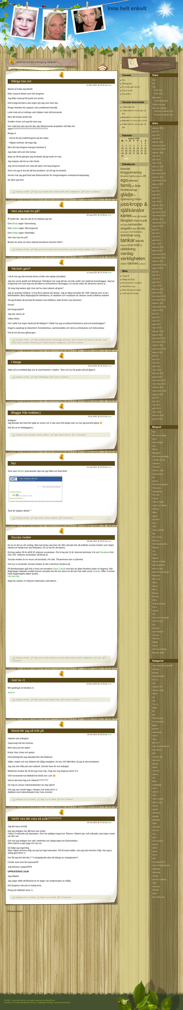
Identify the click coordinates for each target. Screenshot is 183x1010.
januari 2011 (157, 377)
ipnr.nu (56, 249)
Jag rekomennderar (160, 746)
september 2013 (159, 265)
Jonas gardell (158, 530)
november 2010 (159, 384)
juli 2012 (155, 314)
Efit (153, 83)
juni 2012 (156, 317)
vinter (123, 263)
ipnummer (64, 249)
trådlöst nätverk (49, 343)
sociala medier (64, 658)
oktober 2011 (157, 345)
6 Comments (67, 518)
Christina (156, 467)
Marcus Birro (157, 569)
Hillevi (154, 512)
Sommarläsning (161, 101)
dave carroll (43, 658)
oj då (154, 795)
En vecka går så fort (131, 87)
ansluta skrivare (45, 340)
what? (154, 893)
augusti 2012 (157, 310)
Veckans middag (159, 108)
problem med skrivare (85, 340)
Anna (154, 439)
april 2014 (156, 240)
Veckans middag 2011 (163, 115)
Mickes (21, 471)
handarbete (157, 732)
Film (154, 87)
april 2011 (156, 366)
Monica (155, 593)
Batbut (155, 449)
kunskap (32, 435)
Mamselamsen (158, 565)
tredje (15, 233)
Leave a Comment (92, 192)
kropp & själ (157, 757)
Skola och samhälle (160, 618)
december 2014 (159, 212)
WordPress (50, 1000)
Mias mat (156, 579)
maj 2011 (156, 363)
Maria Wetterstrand (160, 572)
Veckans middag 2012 (163, 111)
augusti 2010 (157, 394)
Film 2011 (158, 90)
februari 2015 (158, 205)
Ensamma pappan (160, 484)
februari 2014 (158, 247)
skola (141, 228)
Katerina (155, 540)
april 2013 (156, 282)
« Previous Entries (15, 911)
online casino (157, 799)
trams (57, 700)
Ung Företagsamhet (160, 865)
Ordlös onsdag (158, 104)
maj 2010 (156, 405)
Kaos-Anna (157, 537)
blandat (125, 168)
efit (144, 175)
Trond (154, 646)
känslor (46, 192)
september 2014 (159, 223)
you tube (97, 658)
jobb (74, 340)
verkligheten (75, 192)
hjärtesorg (127, 199)
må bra (124, 224)
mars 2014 (156, 244)
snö (131, 232)
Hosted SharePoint (62, 1002)
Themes (155, 635)
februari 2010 (158, 415)
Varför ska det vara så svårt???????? (36, 818)
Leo (153, 551)
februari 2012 (158, 331)
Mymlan (155, 596)
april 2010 (156, 408)
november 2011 (158, 342)
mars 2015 (156, 201)
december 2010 (159, 380)
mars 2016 (156, 163)
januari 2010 (157, 419)
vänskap (156, 886)
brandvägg (57, 340)
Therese (155, 638)
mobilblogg (156, 785)
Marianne (156, 575)
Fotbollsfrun (157, 491)
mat (136, 220)
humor (155, 736)
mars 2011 (156, 370)
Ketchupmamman (159, 544)
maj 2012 (156, 321)
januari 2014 (157, 251)
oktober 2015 (158, 177)
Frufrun (155, 498)
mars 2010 (156, 412)
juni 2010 (156, 401)
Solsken (137, 231)
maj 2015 (156, 195)
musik (143, 220)
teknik (26, 192)
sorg (137, 235)
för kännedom (158, 722)
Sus (153, 624)
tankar (56, 192)
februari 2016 (158, 166)
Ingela (154, 516)
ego (40, 192)
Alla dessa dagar (159, 435)
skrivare (98, 340)
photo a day (157, 802)
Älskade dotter (158, 653)
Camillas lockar (158, 460)
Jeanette (156, 519)
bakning (155, 669)
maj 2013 (156, 279)
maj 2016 (156, 156)
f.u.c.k (47, 799)
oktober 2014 (158, 219)
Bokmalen (156, 97)
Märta (154, 600)
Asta (154, 446)
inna (109, 85)
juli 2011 (155, 356)
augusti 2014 (157, 226)
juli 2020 (155, 131)
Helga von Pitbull (159, 505)
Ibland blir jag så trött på (27, 730)
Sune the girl (157, 621)
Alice (154, 432)
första (15, 223)
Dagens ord (157, 687)
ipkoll (51, 249)
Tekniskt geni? (20, 268)
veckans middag (159, 879)
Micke (154, 582)
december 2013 (159, 254)
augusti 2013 (157, 268)
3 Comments (80, 435)
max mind (73, 249)
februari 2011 (157, 373)
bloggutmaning (131, 172)
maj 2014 (156, 237)
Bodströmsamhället (160, 456)
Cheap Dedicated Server (25, 1002)
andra (15, 228)
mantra (155, 774)
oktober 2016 (158, 152)
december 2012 (159, 296)
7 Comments (100, 249)
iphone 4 (155, 743)
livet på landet (139, 216)
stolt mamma (157, 841)
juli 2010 (155, 398)
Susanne (156, 628)
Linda (154, 554)
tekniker (26, 343)
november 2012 (159, 300)
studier (155, 844)
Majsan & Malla (158, 561)
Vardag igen (127, 83)
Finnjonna (156, 488)
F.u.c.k (27, 799)
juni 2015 (156, 191)
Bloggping (156, 453)
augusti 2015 (157, 184)
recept (155, 806)
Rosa (154, 607)
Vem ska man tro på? (25, 211)
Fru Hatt (155, 495)
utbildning (127, 249)
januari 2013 (157, 293)
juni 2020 (156, 135)
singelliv (126, 228)
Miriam (155, 586)
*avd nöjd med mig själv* (162, 665)
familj (125, 185)
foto (138, 186)
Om (153, 80)
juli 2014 (155, 230)
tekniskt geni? (36, 343)
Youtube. (96, 571)
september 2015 (159, 180)
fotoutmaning (157, 718)
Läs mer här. (14, 576)
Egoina (155, 481)
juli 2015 (155, 188)
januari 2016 (157, 170)
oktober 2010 (158, 387)
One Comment (77, 343)
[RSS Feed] (102, 66)
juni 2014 (156, 233)
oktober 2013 (158, 261)
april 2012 (156, 324)
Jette (154, 526)
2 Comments (66, 897)
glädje (126, 194)
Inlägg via (128, 279)
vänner (47, 518)
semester (135, 224)
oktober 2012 (158, 303)
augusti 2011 (157, 352)
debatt (154, 694)
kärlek (126, 215)
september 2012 (159, 307)
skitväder (156, 820)
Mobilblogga (44, 377)
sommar (126, 235)
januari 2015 (157, 208)
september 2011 (159, 349)
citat (154, 683)
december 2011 (158, 338)
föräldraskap (128, 190)
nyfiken (155, 792)
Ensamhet (126, 94)
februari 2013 (158, 289)
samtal (155, 809)
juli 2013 (155, 272)
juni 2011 (156, 359)
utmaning (156, 872)
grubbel (155, 729)
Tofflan (125, 107)
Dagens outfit (158, 690)
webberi (87, 249)
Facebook (105, 552)
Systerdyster (157, 631)
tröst (130, 245)
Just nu (11, 692)
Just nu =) (18, 680)
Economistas (157, 474)
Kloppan (155, 547)
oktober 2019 (158, 142)
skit (51, 192)
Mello (154, 781)
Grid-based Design (130, 293)
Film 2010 (158, 93)
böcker (139, 176)
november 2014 (159, 215)
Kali (153, 533)
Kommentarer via (131, 283)
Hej (123, 80)
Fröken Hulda (158, 502)
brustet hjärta (127, 176)
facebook (53, 658)
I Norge (16, 362)
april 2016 (156, 159)
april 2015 (156, 198)
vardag (126, 253)
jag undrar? (157, 750)
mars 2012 (156, 328)
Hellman (155, 509)
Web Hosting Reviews (131, 290)
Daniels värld (157, 470)
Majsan (155, 558)
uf (141, 245)
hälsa (137, 199)
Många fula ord (21, 81)
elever (41, 700)
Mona (154, 589)
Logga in (125, 276)
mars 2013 (156, 286)
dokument (67, 340)
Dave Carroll (59, 569)
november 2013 (159, 258)
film (133, 186)
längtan (126, 220)
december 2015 (159, 173)
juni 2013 (156, 275)
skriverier (124, 232)
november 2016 (159, 149)
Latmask (156, 771)
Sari (153, 614)
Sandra (155, 611)
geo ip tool (43, 249)
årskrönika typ (158, 897)
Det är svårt (127, 90)
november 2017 (159, 146)
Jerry (154, 523)
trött (67, 192)
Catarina (155, 463)
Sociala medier (21, 537)
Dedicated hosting (45, 1002)
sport (154, 837)
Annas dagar (157, 442)
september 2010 (159, 391)
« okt (126, 158)
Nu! (13, 463)
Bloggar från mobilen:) (26, 412)
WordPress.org (128, 286)
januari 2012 (157, 335)
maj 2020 (156, 138)
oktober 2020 (158, 128)
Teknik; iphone (65, 435)
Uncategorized (158, 862)
